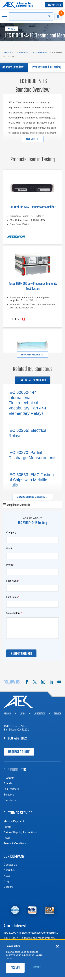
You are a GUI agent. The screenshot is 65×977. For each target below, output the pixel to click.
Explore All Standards (33, 380)
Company (11, 532)
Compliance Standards (15, 52)
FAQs (7, 837)
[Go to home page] (17, 5)
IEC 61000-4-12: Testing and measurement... (30, 937)
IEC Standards (39, 52)
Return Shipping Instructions (20, 832)
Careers (8, 886)
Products (9, 777)
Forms (7, 826)
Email (9, 548)
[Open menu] (4, 16)
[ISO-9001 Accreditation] (50, 910)
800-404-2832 (54, 5)
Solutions (9, 794)
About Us (9, 869)
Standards (10, 800)
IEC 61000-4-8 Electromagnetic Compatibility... (31, 932)
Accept (15, 968)
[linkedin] (51, 682)
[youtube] (59, 682)
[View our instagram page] (43, 682)
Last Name (12, 597)
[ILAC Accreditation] (15, 910)
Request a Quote (19, 752)
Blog (6, 881)
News (7, 875)
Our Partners (11, 788)
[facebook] (27, 682)
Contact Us (10, 864)
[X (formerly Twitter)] (35, 682)
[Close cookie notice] (57, 946)
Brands (8, 783)
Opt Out (36, 967)
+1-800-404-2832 (15, 738)
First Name (12, 580)
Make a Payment (14, 821)
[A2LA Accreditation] (32, 910)
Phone (9, 564)
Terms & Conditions (15, 843)
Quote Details (13, 613)
